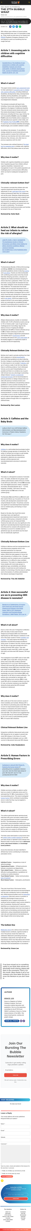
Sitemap (8, 1221)
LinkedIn (23, 1216)
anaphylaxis (16, 335)
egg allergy (8, 298)
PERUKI (3, 37)
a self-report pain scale (18, 191)
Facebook (23, 1212)
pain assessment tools (23, 88)
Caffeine (3, 449)
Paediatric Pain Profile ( (11, 122)
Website (3, 1137)
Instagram (23, 1215)
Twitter (23, 1213)
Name (3, 1123)
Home (2, 7)
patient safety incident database (12, 837)
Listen (23, 1219)
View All (6, 7)
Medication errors (6, 930)
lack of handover (6, 878)
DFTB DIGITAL (8, 1215)
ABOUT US (7, 1212)
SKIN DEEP (8, 1213)
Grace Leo (4, 15)
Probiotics (23, 363)
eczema (26, 271)
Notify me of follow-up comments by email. (13, 1170)
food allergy (6, 273)
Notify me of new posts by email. (11, 1173)
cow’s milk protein (22, 337)
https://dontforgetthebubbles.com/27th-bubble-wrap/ (17, 22)
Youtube (23, 1218)
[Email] (21, 1021)
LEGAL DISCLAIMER (8, 1219)
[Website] (24, 1021)
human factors (14, 767)
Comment (4, 1144)
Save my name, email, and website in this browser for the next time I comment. (15, 1167)
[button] (10, 26)
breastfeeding (21, 357)
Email (3, 1130)
